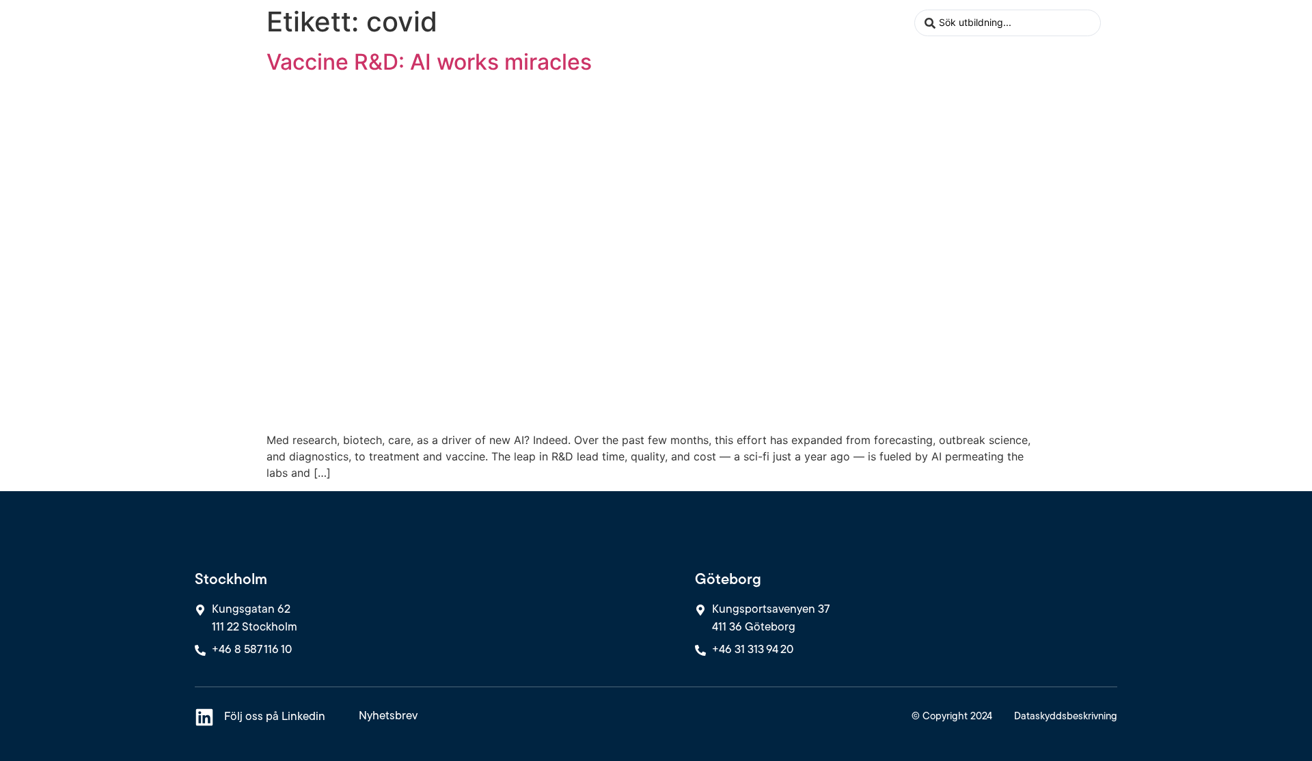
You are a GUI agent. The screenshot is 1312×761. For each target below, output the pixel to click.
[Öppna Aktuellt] (806, 23)
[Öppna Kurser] (577, 23)
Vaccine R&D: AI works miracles (429, 62)
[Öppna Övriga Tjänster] (714, 23)
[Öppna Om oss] (896, 23)
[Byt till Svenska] (1116, 23)
